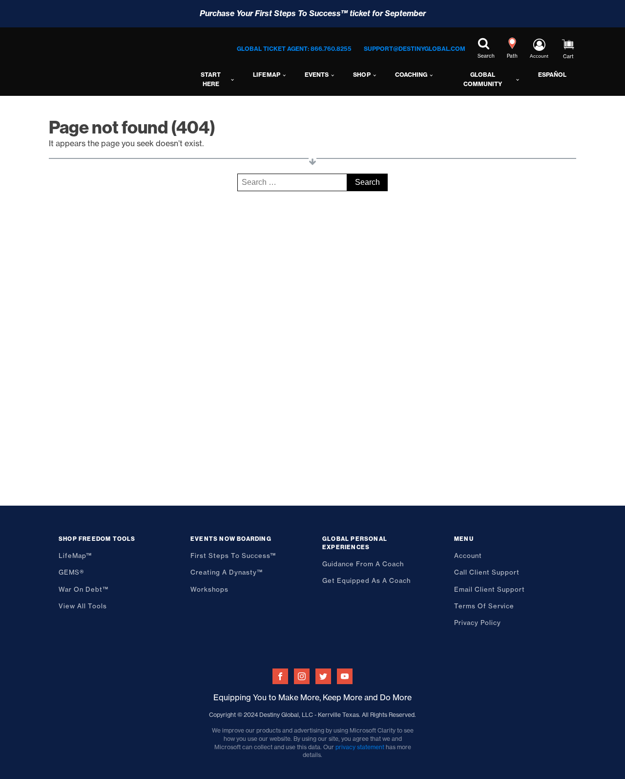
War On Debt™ (83, 589)
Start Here (211, 79)
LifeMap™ (75, 555)
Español (552, 74)
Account (468, 555)
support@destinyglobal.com (414, 48)
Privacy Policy (477, 622)
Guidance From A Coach (363, 563)
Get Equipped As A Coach (366, 580)
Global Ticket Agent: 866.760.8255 (294, 48)
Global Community (482, 79)
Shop (361, 74)
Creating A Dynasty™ (226, 572)
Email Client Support (489, 589)
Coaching (411, 74)
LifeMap (266, 74)
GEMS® (71, 572)
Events (317, 74)
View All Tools (83, 605)
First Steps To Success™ (233, 555)
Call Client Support (487, 572)
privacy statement (359, 747)
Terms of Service (484, 605)
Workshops (209, 589)
